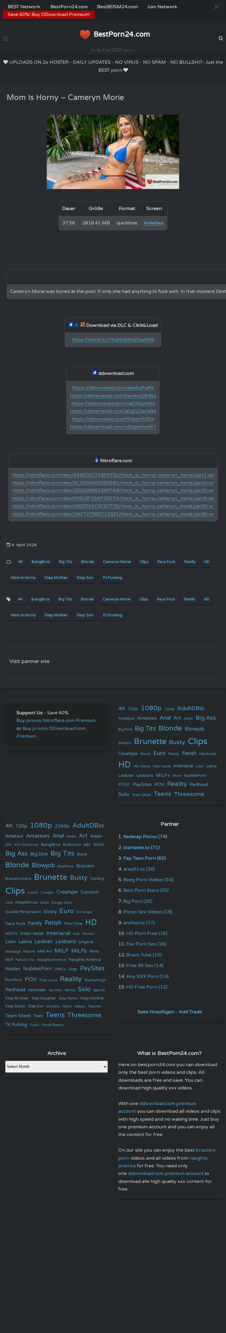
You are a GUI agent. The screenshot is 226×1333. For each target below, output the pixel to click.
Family (189, 561)
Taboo (67, 1006)
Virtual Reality (53, 1025)
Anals (71, 836)
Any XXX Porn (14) (147, 976)
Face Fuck (166, 561)
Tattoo (79, 1006)
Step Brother (17, 998)
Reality (177, 784)
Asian (188, 718)
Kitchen (88, 934)
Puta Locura (48, 980)
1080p (151, 708)
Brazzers (124, 743)
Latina (211, 766)
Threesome (189, 794)
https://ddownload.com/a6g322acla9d (113, 411)
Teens (162, 794)
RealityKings (95, 980)
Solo (123, 794)
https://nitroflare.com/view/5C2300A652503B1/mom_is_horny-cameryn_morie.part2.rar (113, 483)
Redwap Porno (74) (145, 837)
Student (52, 1006)
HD (207, 561)
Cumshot (90, 892)
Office (60, 969)
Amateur (126, 718)
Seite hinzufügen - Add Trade (169, 1012)
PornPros (13, 980)
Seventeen (37, 990)
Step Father (68, 998)
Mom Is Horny (23, 577)
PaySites (142, 784)
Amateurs (147, 718)
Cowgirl (47, 892)
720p (133, 708)
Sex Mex (55, 990)
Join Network (162, 7)
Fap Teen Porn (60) (144, 858)
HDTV (11, 933)
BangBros (41, 561)
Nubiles (12, 968)
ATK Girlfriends (26, 845)
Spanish (99, 990)
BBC (87, 845)
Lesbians (144, 775)
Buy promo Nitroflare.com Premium (56, 720)
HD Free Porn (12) (146, 987)
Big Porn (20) (137, 901)
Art (177, 718)
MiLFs (79, 951)
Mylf (9, 960)
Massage (13, 951)
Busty (177, 742)
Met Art (45, 951)
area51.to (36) (139, 869)
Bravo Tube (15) (144, 955)
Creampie (128, 753)
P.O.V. (124, 784)
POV (159, 784)
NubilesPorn (195, 775)
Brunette (150, 741)
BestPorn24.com (69, 7)
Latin (200, 766)
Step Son (85, 577)
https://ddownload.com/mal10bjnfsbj (113, 403)
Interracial (183, 766)
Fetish (189, 753)
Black (82, 854)
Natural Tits (25, 960)
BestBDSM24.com (117, 7)
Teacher (94, 1006)
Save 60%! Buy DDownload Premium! (49, 14)
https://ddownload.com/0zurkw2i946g (113, 396)
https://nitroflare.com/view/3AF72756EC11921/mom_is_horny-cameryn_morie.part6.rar (113, 514)
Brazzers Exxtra (18, 878)
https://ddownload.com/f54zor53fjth (113, 419)
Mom (176, 776)
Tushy (34, 1025)
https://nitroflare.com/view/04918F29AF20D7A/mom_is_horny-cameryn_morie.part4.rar (113, 498)
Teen (38, 1015)
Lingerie (86, 942)
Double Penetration (23, 912)
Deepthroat (26, 902)
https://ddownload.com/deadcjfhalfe (113, 388)
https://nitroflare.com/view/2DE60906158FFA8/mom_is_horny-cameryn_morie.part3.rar (113, 490)
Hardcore (207, 753)
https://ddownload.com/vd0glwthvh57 (113, 427)
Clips (144, 561)
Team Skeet (141, 795)
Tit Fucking (112, 577)
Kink (76, 934)
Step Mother (56, 577)
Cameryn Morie (117, 561)
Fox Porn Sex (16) (146, 944)
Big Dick (125, 729)
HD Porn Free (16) (146, 933)
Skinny (70, 990)
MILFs (163, 775)
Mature (29, 951)
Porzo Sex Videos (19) (147, 912)
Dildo (44, 902)
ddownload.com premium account (165, 1173)
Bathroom (72, 844)
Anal (165, 718)
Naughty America (85, 959)
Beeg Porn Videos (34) (148, 880)
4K (20, 561)
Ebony (145, 754)
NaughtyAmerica (51, 960)
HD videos (142, 766)
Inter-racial (162, 766)
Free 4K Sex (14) (144, 965)
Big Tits (65, 561)
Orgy (72, 969)
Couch (33, 892)
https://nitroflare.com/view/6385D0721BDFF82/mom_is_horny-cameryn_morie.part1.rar (113, 475)
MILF (61, 950)
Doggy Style (62, 902)
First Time (73, 923)
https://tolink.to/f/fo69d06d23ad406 (113, 340)
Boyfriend (66, 866)
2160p (169, 709)
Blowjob (195, 729)
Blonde (87, 561)
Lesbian (126, 775)
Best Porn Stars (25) (146, 890)
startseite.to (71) (141, 848)
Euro (159, 753)
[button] (216, 6)
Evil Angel (84, 912)
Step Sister (15, 1006)
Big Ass (206, 717)
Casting (97, 878)
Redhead (199, 784)
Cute (9, 902)
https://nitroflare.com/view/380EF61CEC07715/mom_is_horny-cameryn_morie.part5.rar (113, 506)
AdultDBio (191, 708)
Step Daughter (43, 998)
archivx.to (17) (139, 923)
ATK (8, 845)
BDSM (99, 845)
